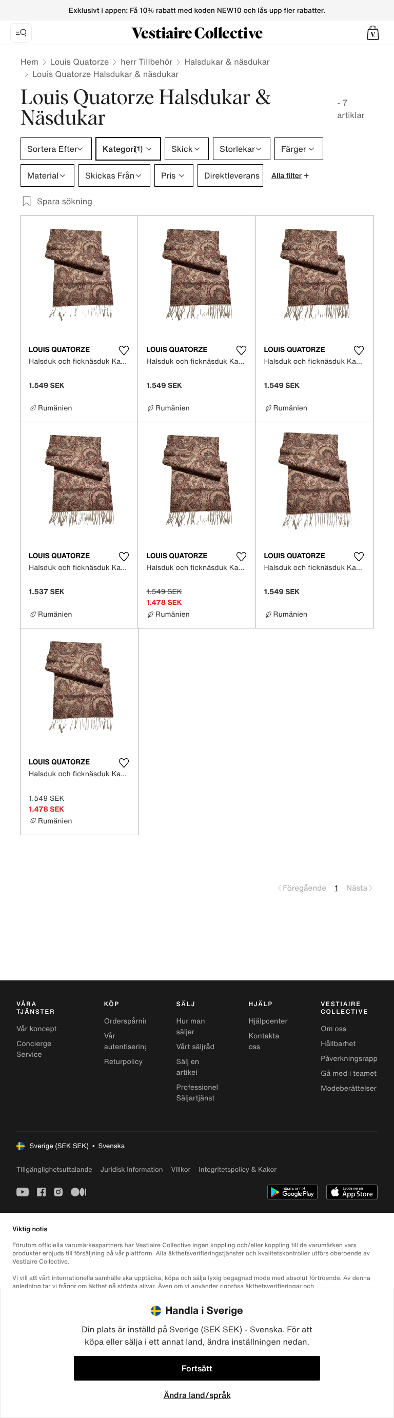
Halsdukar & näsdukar (226, 61)
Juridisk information (132, 1169)
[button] (373, 33)
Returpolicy (123, 1061)
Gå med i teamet (349, 1073)
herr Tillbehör (146, 61)
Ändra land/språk (197, 1395)
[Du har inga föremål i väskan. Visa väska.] (373, 33)
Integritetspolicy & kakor (238, 1169)
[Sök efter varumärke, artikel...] (21, 33)
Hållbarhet (338, 1043)
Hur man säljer (190, 1026)
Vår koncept (36, 1028)
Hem (29, 61)
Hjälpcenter (267, 1021)
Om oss (333, 1028)
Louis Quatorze (79, 61)
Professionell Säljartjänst (198, 1093)
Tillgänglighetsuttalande (54, 1169)
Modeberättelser (349, 1088)
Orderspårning (128, 1021)
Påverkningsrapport (354, 1058)
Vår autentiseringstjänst (137, 1041)
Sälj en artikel (188, 1067)
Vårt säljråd (195, 1046)
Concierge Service (33, 1049)
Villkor (180, 1169)
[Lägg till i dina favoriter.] (123, 350)
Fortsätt (197, 1368)
